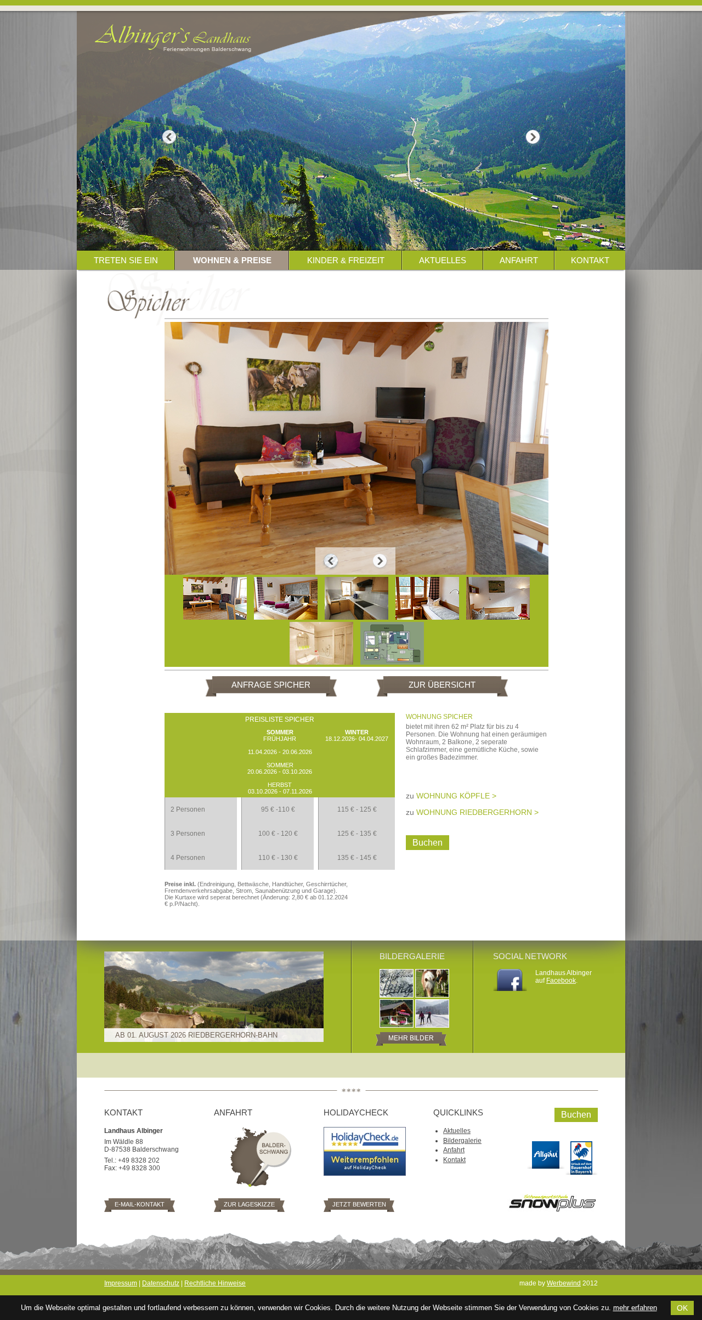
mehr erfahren (635, 1308)
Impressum (120, 1283)
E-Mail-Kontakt (140, 1204)
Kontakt (590, 260)
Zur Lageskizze (249, 1204)
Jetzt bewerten (359, 1204)
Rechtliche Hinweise (215, 1283)
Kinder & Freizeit (345, 260)
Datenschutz (160, 1283)
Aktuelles (442, 260)
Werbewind (564, 1283)
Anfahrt (519, 260)
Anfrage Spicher (270, 684)
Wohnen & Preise (232, 260)
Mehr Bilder (411, 1038)
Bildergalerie (462, 1141)
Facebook (561, 980)
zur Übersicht (442, 684)
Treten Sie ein (126, 260)
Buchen (427, 842)
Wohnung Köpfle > (456, 795)
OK (682, 1308)
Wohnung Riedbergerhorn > (477, 812)
